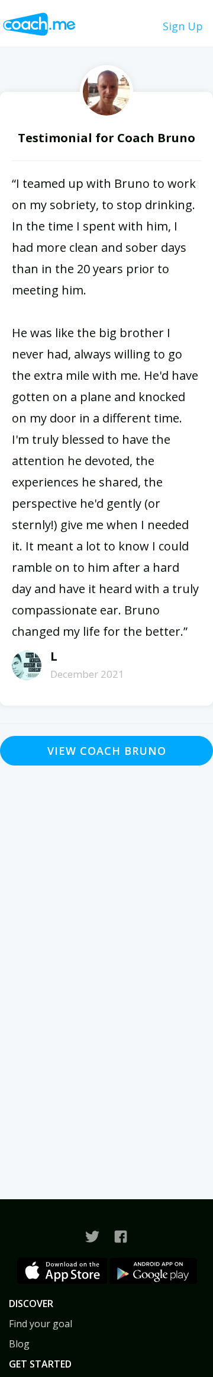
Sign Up (183, 26)
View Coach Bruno (106, 751)
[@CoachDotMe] (92, 1236)
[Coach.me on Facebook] (121, 1236)
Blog (19, 1343)
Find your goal (40, 1323)
